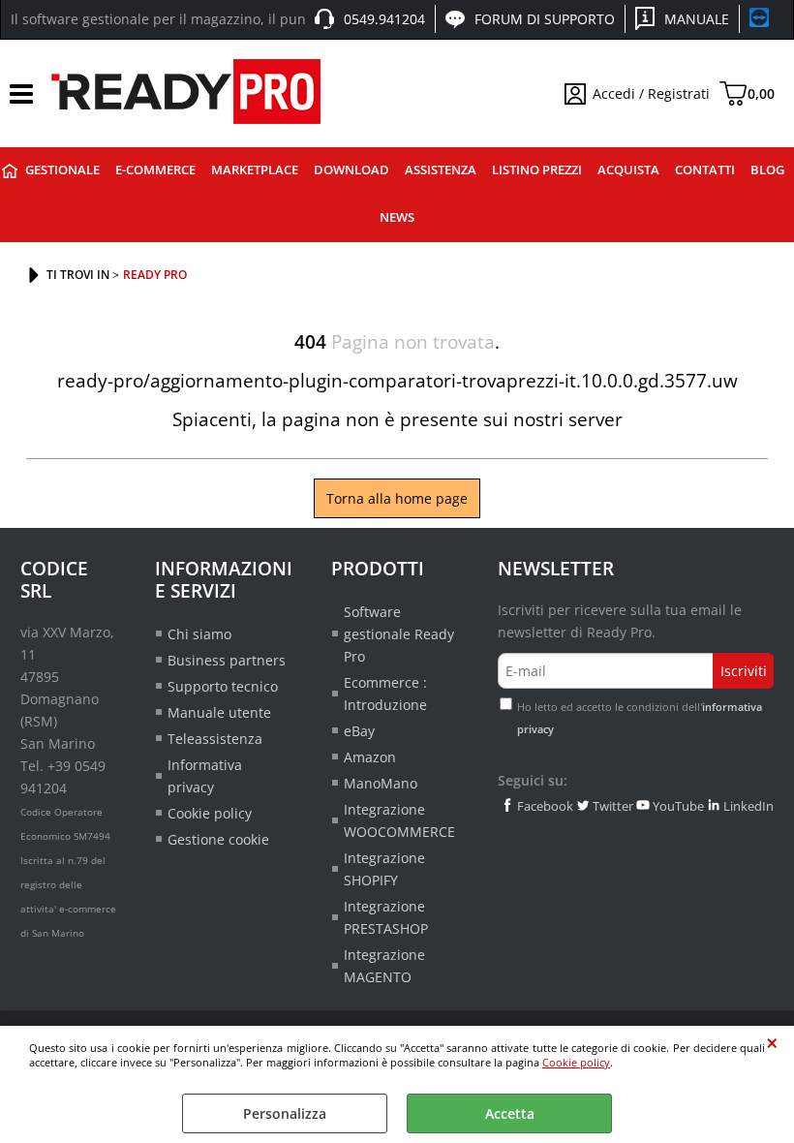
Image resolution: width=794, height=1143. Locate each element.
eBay (359, 731)
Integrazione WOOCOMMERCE (399, 820)
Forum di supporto (544, 19)
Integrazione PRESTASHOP (386, 917)
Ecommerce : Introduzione (385, 693)
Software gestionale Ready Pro (399, 633)
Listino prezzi (537, 170)
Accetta (509, 1113)
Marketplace (254, 170)
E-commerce (155, 170)
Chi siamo (199, 634)
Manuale (696, 19)
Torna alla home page (397, 498)
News (397, 217)
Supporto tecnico (223, 686)
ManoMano (380, 783)
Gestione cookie (218, 839)
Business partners (227, 660)
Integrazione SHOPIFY (384, 869)
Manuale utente (219, 712)
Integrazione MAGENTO (384, 965)
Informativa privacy (205, 776)
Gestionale (62, 170)
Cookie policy (576, 1062)
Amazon (370, 757)
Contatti (705, 170)
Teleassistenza (215, 738)
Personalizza (284, 1113)
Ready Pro (9, 171)
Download (351, 170)
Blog (767, 170)
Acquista (628, 170)
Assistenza (440, 170)
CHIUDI (772, 1043)
